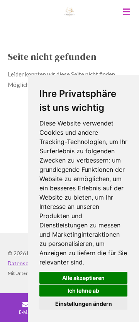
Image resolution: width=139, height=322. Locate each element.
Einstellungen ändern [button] (83, 303)
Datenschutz (23, 263)
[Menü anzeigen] (126, 11)
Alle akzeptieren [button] (83, 278)
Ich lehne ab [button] (83, 290)
